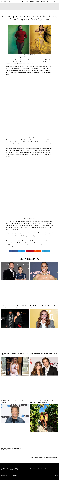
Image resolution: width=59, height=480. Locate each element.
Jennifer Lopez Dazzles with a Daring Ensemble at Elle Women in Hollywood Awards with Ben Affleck (14, 306)
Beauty (37, 1)
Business (26, 1)
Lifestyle (32, 1)
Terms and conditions (54, 468)
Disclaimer (47, 468)
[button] (13, 251)
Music (48, 1)
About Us (29, 468)
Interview (43, 1)
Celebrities (29, 14)
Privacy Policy (40, 468)
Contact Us (35, 468)
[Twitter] (22, 1)
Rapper (53, 1)
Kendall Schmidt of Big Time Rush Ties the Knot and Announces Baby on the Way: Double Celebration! (44, 401)
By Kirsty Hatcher (30, 22)
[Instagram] (20, 1)
